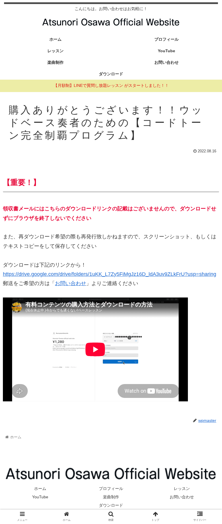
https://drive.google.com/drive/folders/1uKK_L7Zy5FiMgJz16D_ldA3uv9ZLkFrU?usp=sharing (109, 274)
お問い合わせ (70, 283)
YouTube (40, 497)
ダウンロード (111, 505)
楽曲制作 (111, 497)
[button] (205, 478)
